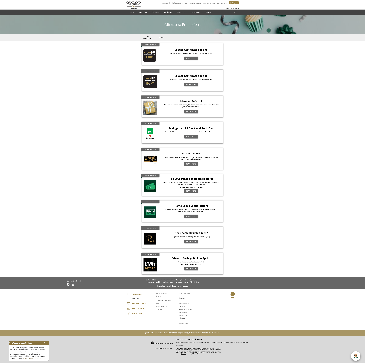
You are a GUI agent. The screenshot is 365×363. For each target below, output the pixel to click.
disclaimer (183, 354)
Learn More (191, 58)
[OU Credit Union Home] (135, 5)
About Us (182, 298)
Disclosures (179, 339)
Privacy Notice (189, 339)
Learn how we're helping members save (172, 286)
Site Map (199, 339)
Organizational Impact (186, 309)
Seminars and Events (162, 306)
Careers (181, 301)
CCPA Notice (41, 358)
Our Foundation (184, 324)
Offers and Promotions (163, 301)
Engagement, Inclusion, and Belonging (183, 315)
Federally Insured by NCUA (163, 348)
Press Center (183, 321)
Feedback (159, 309)
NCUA (177, 351)
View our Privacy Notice (212, 352)
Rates (158, 303)
